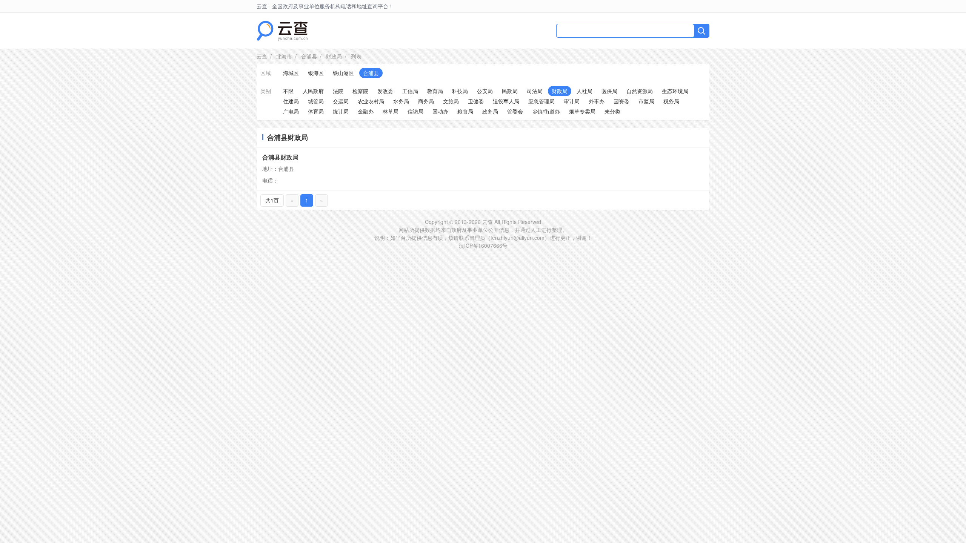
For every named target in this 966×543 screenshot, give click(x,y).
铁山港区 (343, 73)
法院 (338, 91)
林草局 (390, 111)
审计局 (572, 101)
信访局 (415, 111)
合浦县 (309, 56)
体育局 (316, 111)
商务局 (426, 101)
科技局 (460, 91)
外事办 (597, 101)
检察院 (360, 91)
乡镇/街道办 (546, 111)
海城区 (291, 73)
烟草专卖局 (582, 111)
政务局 (490, 111)
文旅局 (451, 101)
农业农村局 (371, 101)
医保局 (609, 91)
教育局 (435, 91)
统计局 (341, 111)
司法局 (535, 91)
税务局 (671, 101)
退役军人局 (506, 101)
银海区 (316, 73)
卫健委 (476, 101)
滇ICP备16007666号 (483, 245)
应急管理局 (541, 101)
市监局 (646, 101)
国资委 (621, 101)
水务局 (401, 101)
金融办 (366, 111)
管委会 (515, 111)
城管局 (316, 101)
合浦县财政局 (280, 157)
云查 (262, 56)
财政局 (334, 56)
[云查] (282, 30)
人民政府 (313, 91)
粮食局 (465, 111)
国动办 (440, 111)
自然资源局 (639, 91)
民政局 (510, 91)
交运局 (341, 101)
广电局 (291, 111)
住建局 (291, 101)
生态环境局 (675, 91)
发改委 (385, 91)
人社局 (584, 91)
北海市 (284, 56)
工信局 (410, 91)
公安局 (485, 91)
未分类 (612, 111)
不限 (288, 91)
